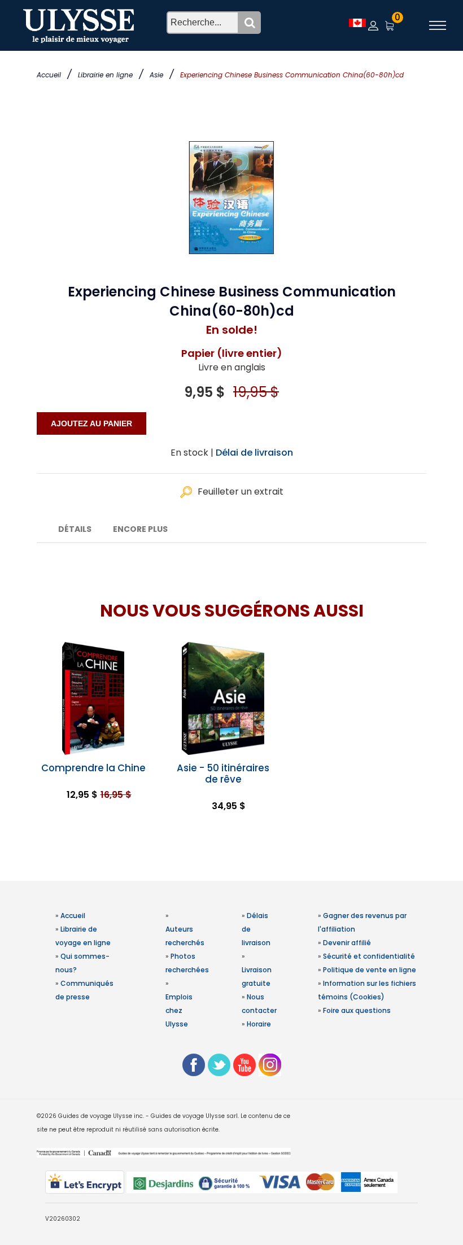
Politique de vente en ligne (369, 970)
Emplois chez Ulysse (179, 1010)
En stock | (192, 452)
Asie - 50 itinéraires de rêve (223, 773)
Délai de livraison (254, 452)
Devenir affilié (347, 942)
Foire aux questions (357, 1010)
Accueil (49, 75)
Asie (156, 75)
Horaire (259, 1024)
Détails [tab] (74, 529)
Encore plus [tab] (140, 529)
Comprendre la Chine (93, 768)
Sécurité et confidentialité (369, 956)
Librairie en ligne (105, 75)
